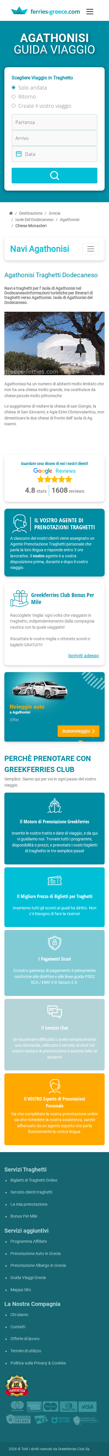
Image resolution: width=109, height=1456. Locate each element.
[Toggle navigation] (89, 11)
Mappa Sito (20, 1289)
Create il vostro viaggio (45, 105)
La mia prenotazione (28, 1204)
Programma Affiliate (28, 1241)
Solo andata (32, 87)
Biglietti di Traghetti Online (33, 1180)
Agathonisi (69, 219)
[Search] (54, 175)
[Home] (11, 213)
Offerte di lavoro (25, 1338)
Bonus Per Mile (23, 1216)
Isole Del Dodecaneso (34, 219)
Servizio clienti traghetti (31, 1192)
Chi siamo (19, 1314)
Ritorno (27, 96)
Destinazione (30, 213)
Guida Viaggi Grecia (28, 1277)
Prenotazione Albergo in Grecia (38, 1265)
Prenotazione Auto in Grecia (35, 1253)
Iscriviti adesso (83, 655)
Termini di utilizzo (25, 1351)
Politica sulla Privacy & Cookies (38, 1363)
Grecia (54, 213)
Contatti (17, 1326)
